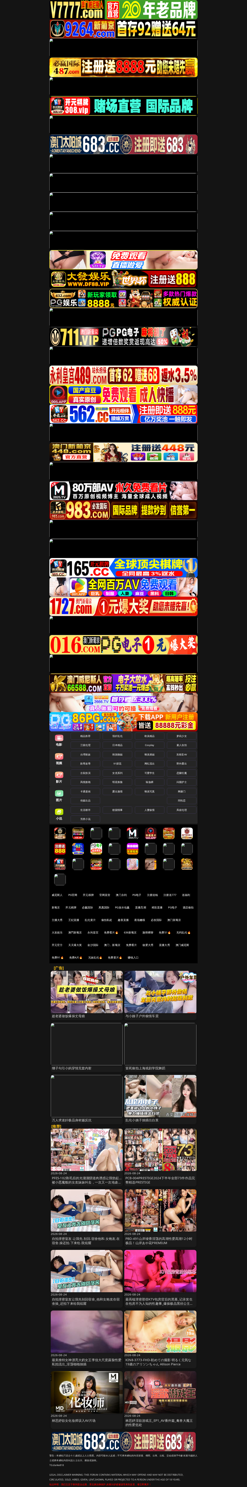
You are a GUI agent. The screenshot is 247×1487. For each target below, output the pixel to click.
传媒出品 (85, 800)
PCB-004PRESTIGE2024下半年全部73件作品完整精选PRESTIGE (160, 1180)
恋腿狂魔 (182, 773)
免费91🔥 (58, 957)
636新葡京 (130, 932)
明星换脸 (117, 782)
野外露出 (182, 763)
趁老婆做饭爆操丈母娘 (68, 1016)
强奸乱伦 (117, 736)
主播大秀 (57, 920)
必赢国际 (87, 907)
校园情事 (117, 810)
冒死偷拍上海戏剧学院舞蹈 (145, 1068)
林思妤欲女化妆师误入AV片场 (74, 1420)
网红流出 (150, 763)
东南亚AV (181, 754)
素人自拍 (182, 745)
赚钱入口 (133, 957)
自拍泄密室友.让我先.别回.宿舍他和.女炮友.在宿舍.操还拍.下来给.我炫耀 (86, 1240)
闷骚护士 (182, 782)
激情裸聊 (147, 932)
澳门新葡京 (174, 920)
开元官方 (57, 945)
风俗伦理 (182, 810)
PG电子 (136, 895)
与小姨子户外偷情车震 (142, 1016)
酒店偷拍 (188, 907)
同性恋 (181, 800)
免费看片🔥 (111, 932)
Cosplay (149, 745)
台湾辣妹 (85, 754)
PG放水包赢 (122, 907)
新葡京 (56, 907)
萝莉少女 (182, 736)
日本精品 (117, 745)
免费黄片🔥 (115, 957)
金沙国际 (92, 945)
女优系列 (117, 773)
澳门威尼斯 (182, 945)
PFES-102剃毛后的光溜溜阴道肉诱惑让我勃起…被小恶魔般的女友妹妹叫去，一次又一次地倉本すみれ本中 (87, 1182)
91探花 (117, 763)
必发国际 (156, 920)
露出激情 (117, 791)
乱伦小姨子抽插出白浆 (142, 1120)
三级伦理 (85, 745)
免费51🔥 (165, 932)
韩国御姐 (117, 754)
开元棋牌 (88, 895)
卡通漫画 (85, 791)
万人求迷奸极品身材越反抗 (72, 1120)
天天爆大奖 (75, 945)
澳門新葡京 (75, 932)
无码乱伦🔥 (183, 932)
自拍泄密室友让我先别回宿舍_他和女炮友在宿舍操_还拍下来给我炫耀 (86, 1301)
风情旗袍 (85, 782)
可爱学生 (150, 773)
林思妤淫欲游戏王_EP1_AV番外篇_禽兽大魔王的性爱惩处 (159, 1422)
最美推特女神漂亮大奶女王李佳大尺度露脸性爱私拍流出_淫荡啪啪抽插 (87, 1362)
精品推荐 (85, 736)
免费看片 (131, 945)
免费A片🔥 (76, 957)
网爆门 (181, 791)
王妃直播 (73, 920)
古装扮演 (85, 773)
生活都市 (85, 810)
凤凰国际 (104, 907)
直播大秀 (164, 945)
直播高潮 (140, 907)
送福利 (186, 895)
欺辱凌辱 (85, 763)
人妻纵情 (150, 810)
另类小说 (85, 819)
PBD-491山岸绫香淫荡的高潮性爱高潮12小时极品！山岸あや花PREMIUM (158, 1240)
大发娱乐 (57, 932)
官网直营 (104, 895)
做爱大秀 (147, 945)
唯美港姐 (150, 754)
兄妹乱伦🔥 (95, 957)
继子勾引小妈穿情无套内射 (72, 1068)
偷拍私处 (106, 920)
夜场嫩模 (139, 920)
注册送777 (169, 895)
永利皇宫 (92, 932)
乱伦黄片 (90, 920)
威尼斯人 (57, 895)
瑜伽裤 (149, 782)
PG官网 (72, 895)
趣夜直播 (123, 920)
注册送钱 (152, 895)
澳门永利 (121, 895)
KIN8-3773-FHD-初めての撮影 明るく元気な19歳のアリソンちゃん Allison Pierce (158, 1362)
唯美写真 (150, 791)
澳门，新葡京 (112, 945)
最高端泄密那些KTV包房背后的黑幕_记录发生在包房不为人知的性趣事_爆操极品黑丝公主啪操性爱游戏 (159, 1303)
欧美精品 (150, 736)
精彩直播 (157, 907)
